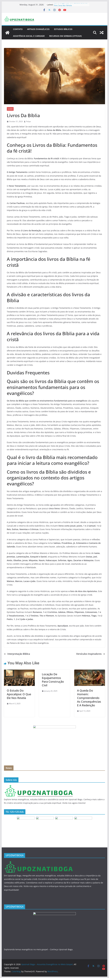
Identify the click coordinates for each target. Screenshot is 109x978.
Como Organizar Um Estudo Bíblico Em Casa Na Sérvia (70, 6)
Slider (10, 109)
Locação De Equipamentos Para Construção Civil (53, 679)
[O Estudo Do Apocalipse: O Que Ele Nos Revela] (19, 671)
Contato (18, 29)
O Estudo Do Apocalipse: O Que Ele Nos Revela (19, 694)
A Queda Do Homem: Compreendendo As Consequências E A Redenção (89, 698)
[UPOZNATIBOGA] (38, 786)
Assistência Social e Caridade (29, 36)
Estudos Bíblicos (63, 29)
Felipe (28, 121)
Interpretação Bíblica (18, 653)
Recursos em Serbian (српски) (65, 36)
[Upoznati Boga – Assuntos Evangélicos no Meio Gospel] (7, 32)
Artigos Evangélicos (38, 29)
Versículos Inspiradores (89, 653)
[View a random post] (101, 32)
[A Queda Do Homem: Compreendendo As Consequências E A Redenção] (89, 671)
